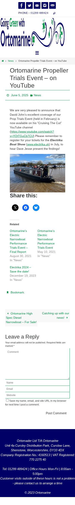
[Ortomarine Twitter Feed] (29, 5)
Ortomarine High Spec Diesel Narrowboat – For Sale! (21, 315)
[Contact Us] (52, 5)
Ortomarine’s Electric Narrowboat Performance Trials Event (46, 238)
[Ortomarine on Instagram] (44, 5)
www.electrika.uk (38, 143)
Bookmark (17, 291)
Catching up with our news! (55, 313)
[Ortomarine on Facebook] (21, 5)
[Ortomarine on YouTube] (37, 5)
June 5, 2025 (19, 94)
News (11, 61)
